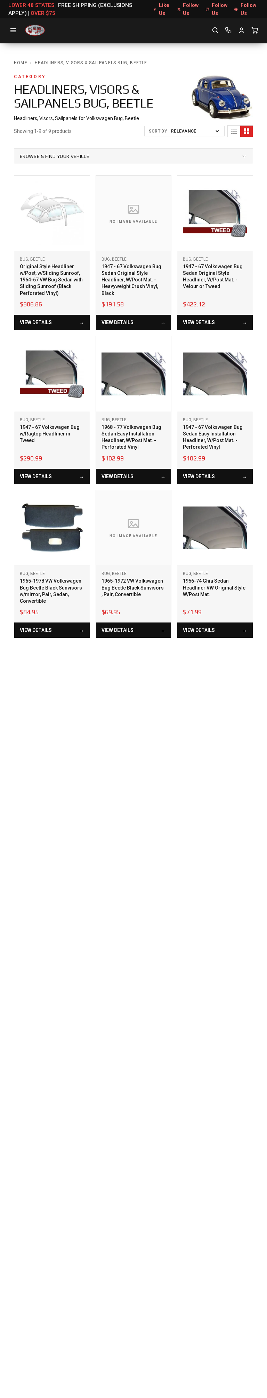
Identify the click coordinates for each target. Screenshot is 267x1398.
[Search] (215, 30)
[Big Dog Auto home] (35, 30)
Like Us (164, 9)
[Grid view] (246, 131)
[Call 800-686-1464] (228, 30)
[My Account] (241, 30)
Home (20, 62)
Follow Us (191, 9)
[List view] (234, 131)
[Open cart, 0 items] (255, 30)
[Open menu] (13, 30)
